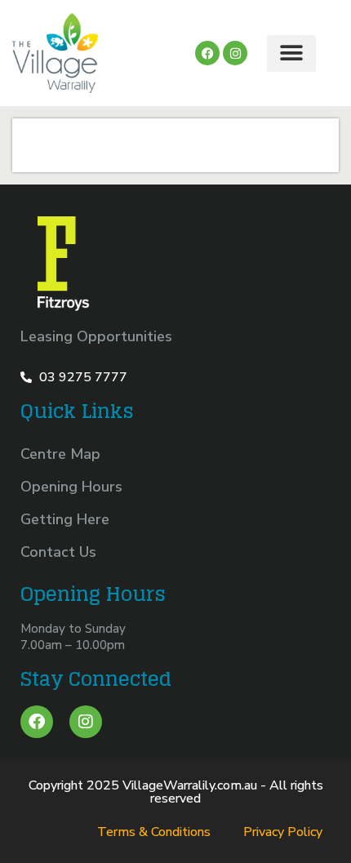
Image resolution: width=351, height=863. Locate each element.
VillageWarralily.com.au (189, 785)
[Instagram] (235, 53)
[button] (291, 53)
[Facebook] (36, 721)
